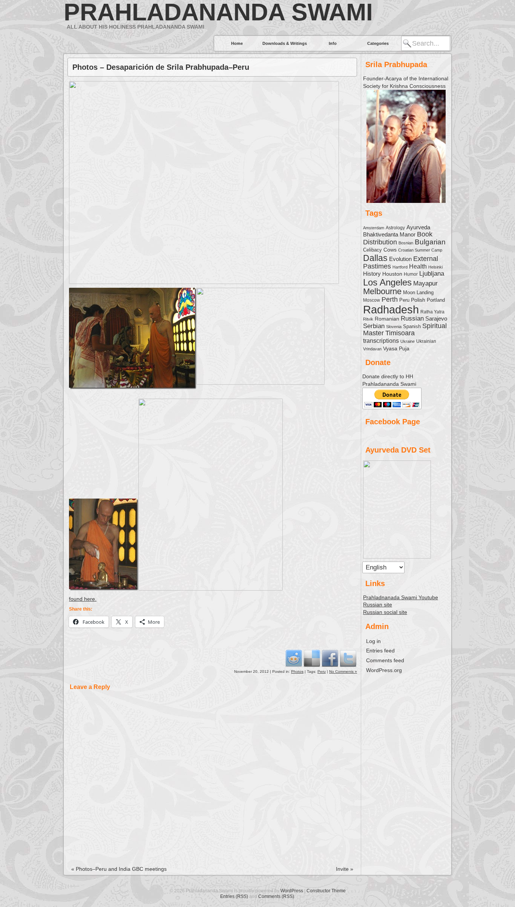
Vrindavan (372, 349)
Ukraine (407, 341)
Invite (344, 869)
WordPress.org (384, 670)
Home (237, 43)
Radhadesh (391, 309)
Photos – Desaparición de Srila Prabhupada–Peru (160, 67)
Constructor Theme (326, 890)
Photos (297, 671)
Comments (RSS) (276, 896)
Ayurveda (418, 227)
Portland (436, 300)
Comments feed (385, 660)
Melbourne (382, 291)
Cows (390, 250)
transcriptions (381, 341)
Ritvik (368, 319)
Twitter (348, 658)
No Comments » (343, 671)
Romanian (387, 319)
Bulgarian (430, 242)
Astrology (395, 227)
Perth (390, 299)
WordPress (291, 890)
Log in (373, 641)
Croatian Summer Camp (420, 250)
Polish (418, 300)
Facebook (330, 658)
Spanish (412, 326)
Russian (412, 318)
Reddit (294, 658)
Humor (411, 274)
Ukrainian (426, 341)
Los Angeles (387, 282)
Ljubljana (431, 273)
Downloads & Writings (284, 43)
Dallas (375, 258)
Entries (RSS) (234, 896)
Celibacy (372, 250)
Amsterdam (373, 228)
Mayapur (425, 283)
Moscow (371, 300)
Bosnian (406, 243)
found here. (83, 599)
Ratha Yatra (432, 311)
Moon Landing (418, 292)
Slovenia (394, 326)
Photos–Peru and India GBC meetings (119, 869)
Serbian (374, 326)
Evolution (400, 259)
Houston (392, 274)
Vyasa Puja (396, 348)
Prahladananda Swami (218, 12)
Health (418, 266)
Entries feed (380, 651)
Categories (378, 43)
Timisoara (400, 333)
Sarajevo (436, 318)
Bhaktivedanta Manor (389, 235)
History (372, 273)
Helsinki (435, 267)
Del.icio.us (312, 658)
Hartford (400, 267)
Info (333, 43)
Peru (321, 671)
